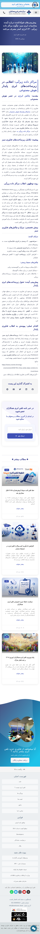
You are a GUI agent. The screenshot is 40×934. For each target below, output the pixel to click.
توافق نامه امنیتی (20, 822)
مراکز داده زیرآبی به (23, 131)
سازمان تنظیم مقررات (20, 881)
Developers (20, 834)
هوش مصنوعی (28, 90)
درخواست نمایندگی (19, 840)
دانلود (20, 805)
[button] (36, 12)
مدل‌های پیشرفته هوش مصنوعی (19, 112)
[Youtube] (24, 892)
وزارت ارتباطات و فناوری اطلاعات (20, 875)
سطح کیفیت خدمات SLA (20, 828)
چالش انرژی (24, 96)
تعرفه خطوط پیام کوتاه (20, 869)
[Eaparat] (20, 892)
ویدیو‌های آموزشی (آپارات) (19, 858)
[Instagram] (28, 892)
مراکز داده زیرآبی (26, 81)
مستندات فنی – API (20, 863)
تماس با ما (20, 811)
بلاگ (20, 846)
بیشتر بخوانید (20, 508)
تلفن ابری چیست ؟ (20, 787)
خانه (20, 781)
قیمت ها (20, 799)
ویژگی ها (20, 793)
